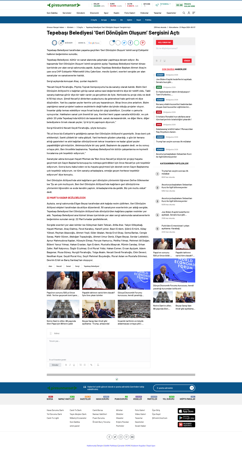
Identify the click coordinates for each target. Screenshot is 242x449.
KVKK (128, 446)
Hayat (138, 20)
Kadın (116, 12)
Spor (106, 12)
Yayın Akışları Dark (78, 414)
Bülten (113, 20)
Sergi (77, 266)
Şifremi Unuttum (159, 418)
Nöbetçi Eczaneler (78, 418)
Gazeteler (171, 12)
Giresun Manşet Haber (55, 27)
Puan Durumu (121, 398)
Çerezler (121, 446)
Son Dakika (52, 12)
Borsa (50, 398)
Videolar (144, 12)
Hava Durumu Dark (55, 410)
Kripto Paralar (187, 398)
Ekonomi (94, 12)
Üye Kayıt (156, 414)
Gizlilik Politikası (110, 446)
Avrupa (104, 20)
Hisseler (137, 398)
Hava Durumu (102, 398)
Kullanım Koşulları (139, 446)
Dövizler (119, 414)
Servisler (67, 12)
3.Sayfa (94, 20)
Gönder (55, 365)
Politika (148, 20)
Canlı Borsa (98, 410)
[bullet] (85, 365)
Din (121, 20)
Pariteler (152, 398)
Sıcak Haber (140, 426)
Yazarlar (157, 12)
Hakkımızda (91, 446)
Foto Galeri (130, 12)
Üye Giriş (156, 410)
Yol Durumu (168, 398)
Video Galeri (140, 414)
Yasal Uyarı (151, 446)
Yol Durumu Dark (54, 414)
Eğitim (129, 20)
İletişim (100, 446)
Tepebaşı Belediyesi (91, 266)
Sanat (68, 266)
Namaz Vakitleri (66, 398)
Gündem (81, 12)
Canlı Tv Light (53, 418)
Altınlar (119, 410)
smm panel (75, 426)
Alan (50, 266)
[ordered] (81, 365)
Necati (59, 266)
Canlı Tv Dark (76, 410)
